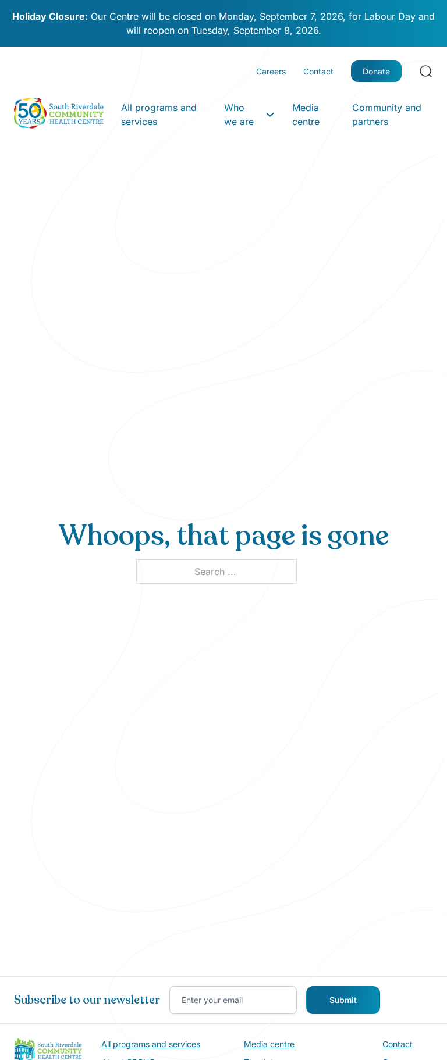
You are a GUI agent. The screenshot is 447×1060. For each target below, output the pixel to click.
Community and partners (386, 114)
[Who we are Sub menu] (270, 114)
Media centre (306, 114)
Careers (271, 71)
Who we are (239, 114)
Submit (343, 1000)
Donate (376, 71)
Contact (318, 71)
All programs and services (159, 114)
